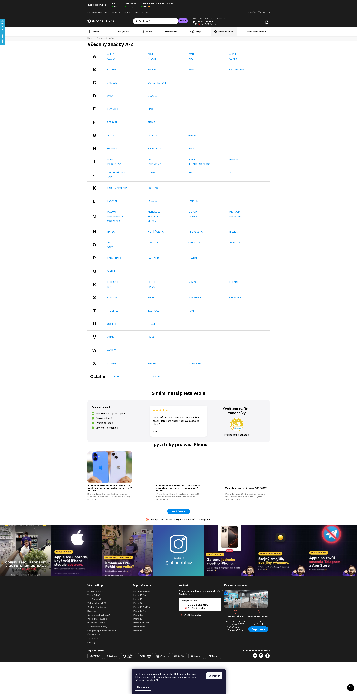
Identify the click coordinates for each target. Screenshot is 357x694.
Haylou (112, 148)
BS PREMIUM (236, 69)
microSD (234, 211)
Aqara (111, 58)
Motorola (113, 221)
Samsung (113, 297)
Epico (151, 109)
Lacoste (112, 201)
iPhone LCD (114, 164)
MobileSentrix (116, 216)
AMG (191, 54)
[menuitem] (94, 31)
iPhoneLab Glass (199, 164)
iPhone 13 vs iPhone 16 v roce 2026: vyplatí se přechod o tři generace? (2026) (178, 488)
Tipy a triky (92, 638)
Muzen (152, 221)
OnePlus (234, 242)
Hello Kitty (155, 148)
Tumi (191, 310)
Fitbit (151, 122)
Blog (137, 12)
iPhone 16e (138, 615)
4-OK (116, 376)
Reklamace (92, 611)
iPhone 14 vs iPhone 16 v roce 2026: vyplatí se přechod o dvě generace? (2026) (109, 488)
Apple (233, 54)
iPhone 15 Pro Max (141, 623)
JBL (190, 172)
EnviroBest (114, 109)
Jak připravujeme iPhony (98, 12)
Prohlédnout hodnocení (236, 434)
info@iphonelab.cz (193, 615)
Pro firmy (127, 12)
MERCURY (194, 211)
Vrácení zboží (93, 595)
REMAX (192, 282)
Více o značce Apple (97, 619)
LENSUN (193, 201)
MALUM (111, 211)
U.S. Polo (112, 324)
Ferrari (112, 122)
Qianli (111, 271)
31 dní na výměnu (95, 599)
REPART (233, 282)
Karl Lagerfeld (117, 188)
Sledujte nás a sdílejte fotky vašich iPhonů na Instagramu (181, 519)
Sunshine (194, 297)
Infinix (111, 159)
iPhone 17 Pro (139, 595)
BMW (191, 69)
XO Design (194, 363)
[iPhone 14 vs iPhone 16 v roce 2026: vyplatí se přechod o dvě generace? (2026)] (109, 466)
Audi (191, 58)
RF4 (109, 286)
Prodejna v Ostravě (96, 623)
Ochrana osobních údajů (98, 615)
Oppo (110, 247)
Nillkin (233, 231)
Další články (178, 511)
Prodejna (116, 12)
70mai (156, 376)
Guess (192, 135)
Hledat (183, 20)
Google (152, 135)
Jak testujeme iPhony (97, 626)
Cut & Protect (157, 82)
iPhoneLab (154, 164)
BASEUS (112, 69)
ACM (150, 54)
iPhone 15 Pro (139, 626)
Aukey (233, 58)
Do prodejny (258, 629)
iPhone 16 (137, 619)
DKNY (110, 95)
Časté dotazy (93, 634)
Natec (111, 231)
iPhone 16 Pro (139, 611)
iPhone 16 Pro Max (141, 607)
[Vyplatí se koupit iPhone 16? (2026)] (247, 466)
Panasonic (114, 258)
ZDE (156, 680)
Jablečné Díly (116, 172)
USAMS (152, 324)
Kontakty (145, 12)
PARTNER (153, 258)
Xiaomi (152, 363)
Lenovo (152, 201)
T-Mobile (112, 310)
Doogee (152, 95)
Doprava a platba (95, 591)
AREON (152, 58)
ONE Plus (194, 242)
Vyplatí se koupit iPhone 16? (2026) (246, 488)
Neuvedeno (195, 231)
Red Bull (112, 282)
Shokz (152, 297)
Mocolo (153, 216)
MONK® (192, 216)
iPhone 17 (137, 599)
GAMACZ (112, 135)
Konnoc (153, 188)
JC (230, 172)
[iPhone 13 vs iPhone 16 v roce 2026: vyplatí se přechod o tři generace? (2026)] (178, 466)
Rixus (151, 286)
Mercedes (154, 211)
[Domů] (90, 38)
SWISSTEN (235, 297)
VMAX (151, 337)
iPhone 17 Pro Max (141, 591)
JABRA (152, 172)
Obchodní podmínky (96, 607)
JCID (109, 177)
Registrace (265, 12)
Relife (151, 282)
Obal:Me (153, 242)
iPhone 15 (137, 630)
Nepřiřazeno (156, 231)
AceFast (112, 54)
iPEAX (191, 159)
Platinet (194, 258)
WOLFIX (111, 350)
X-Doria (112, 363)
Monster (235, 216)
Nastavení (143, 687)
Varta (111, 337)
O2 (108, 242)
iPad (150, 159)
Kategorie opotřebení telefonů (101, 630)
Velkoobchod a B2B (96, 603)
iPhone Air (137, 603)
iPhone (233, 159)
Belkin (152, 69)
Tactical (153, 310)
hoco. (192, 148)
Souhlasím (214, 675)
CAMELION (113, 82)
